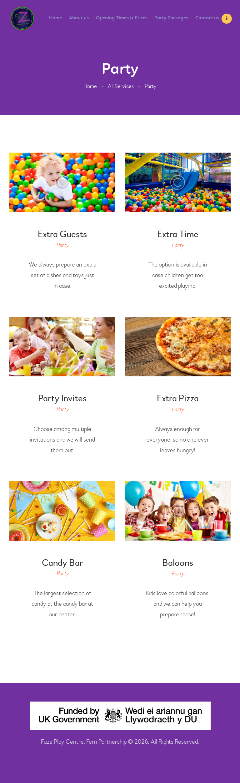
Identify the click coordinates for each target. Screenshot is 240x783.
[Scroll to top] (224, 764)
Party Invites (62, 398)
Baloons (177, 563)
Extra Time (177, 234)
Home (90, 86)
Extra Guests (62, 234)
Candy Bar (62, 563)
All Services (121, 86)
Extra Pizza (178, 398)
